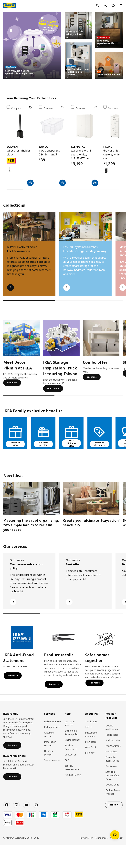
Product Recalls (73, 774)
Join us (88, 727)
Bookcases (111, 766)
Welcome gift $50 (43, 444)
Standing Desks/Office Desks (112, 775)
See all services (52, 760)
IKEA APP (90, 752)
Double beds (112, 784)
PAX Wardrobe (113, 745)
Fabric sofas (111, 734)
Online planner (72, 739)
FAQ (67, 760)
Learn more (53, 388)
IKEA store (90, 741)
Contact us (70, 754)
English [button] (112, 804)
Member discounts (99, 444)
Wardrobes (111, 751)
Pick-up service (52, 727)
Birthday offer (15, 444)
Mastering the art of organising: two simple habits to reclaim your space (31, 525)
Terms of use (101, 837)
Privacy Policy (86, 837)
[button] (121, 257)
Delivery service (52, 721)
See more (12, 382)
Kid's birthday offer (71, 443)
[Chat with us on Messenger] (114, 834)
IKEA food (90, 747)
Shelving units (112, 740)
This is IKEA (91, 721)
